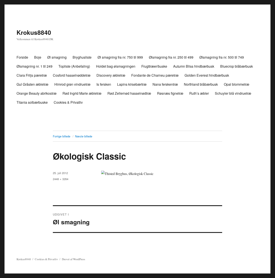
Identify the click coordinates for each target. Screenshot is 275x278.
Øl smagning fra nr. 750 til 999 (120, 57)
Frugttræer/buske (154, 66)
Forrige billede (61, 136)
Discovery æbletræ (110, 75)
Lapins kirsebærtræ (132, 84)
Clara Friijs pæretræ (32, 75)
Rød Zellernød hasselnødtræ (129, 93)
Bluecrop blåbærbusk (236, 66)
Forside (22, 57)
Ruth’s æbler (199, 93)
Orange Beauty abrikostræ (37, 93)
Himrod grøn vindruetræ (72, 84)
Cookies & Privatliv (68, 102)
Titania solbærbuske (32, 102)
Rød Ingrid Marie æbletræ (82, 93)
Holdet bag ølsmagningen (115, 66)
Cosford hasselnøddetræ (71, 75)
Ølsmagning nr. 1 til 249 (34, 66)
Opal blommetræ (236, 84)
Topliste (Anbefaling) (74, 66)
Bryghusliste (82, 57)
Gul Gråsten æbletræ (32, 84)
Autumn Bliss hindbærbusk (193, 66)
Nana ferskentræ (165, 84)
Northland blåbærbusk (201, 84)
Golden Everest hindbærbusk (207, 75)
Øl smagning (57, 57)
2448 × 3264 (60, 179)
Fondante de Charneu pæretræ (155, 75)
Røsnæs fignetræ (170, 93)
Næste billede (83, 136)
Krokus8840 (34, 32)
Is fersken (103, 84)
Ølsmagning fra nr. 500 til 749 (221, 57)
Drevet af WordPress (73, 259)
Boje (37, 57)
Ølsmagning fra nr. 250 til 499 (171, 57)
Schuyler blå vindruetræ (233, 93)
